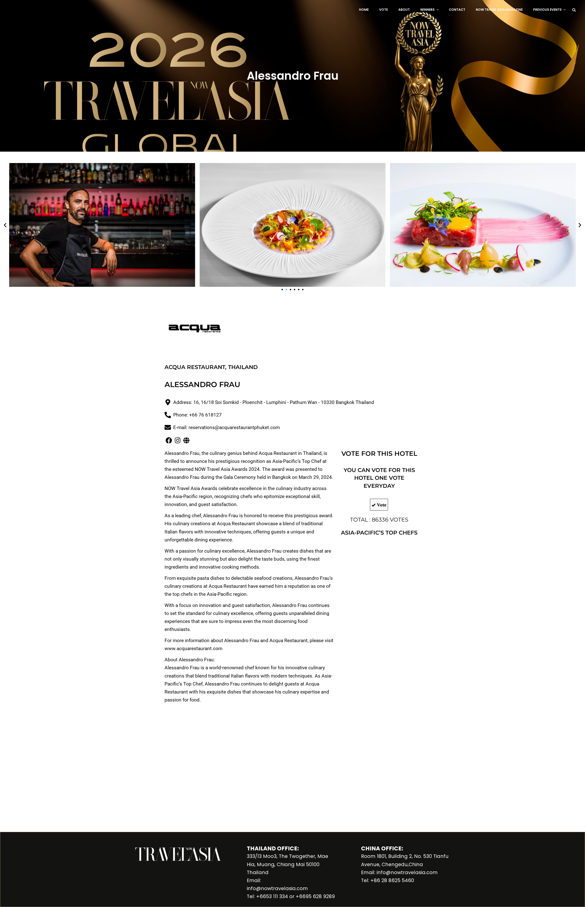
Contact (457, 9)
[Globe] (186, 440)
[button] (5, 225)
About (404, 9)
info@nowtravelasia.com (277, 888)
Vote (383, 9)
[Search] (574, 9)
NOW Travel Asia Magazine (499, 9)
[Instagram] (177, 440)
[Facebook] (169, 440)
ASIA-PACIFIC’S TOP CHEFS (379, 532)
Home (364, 9)
